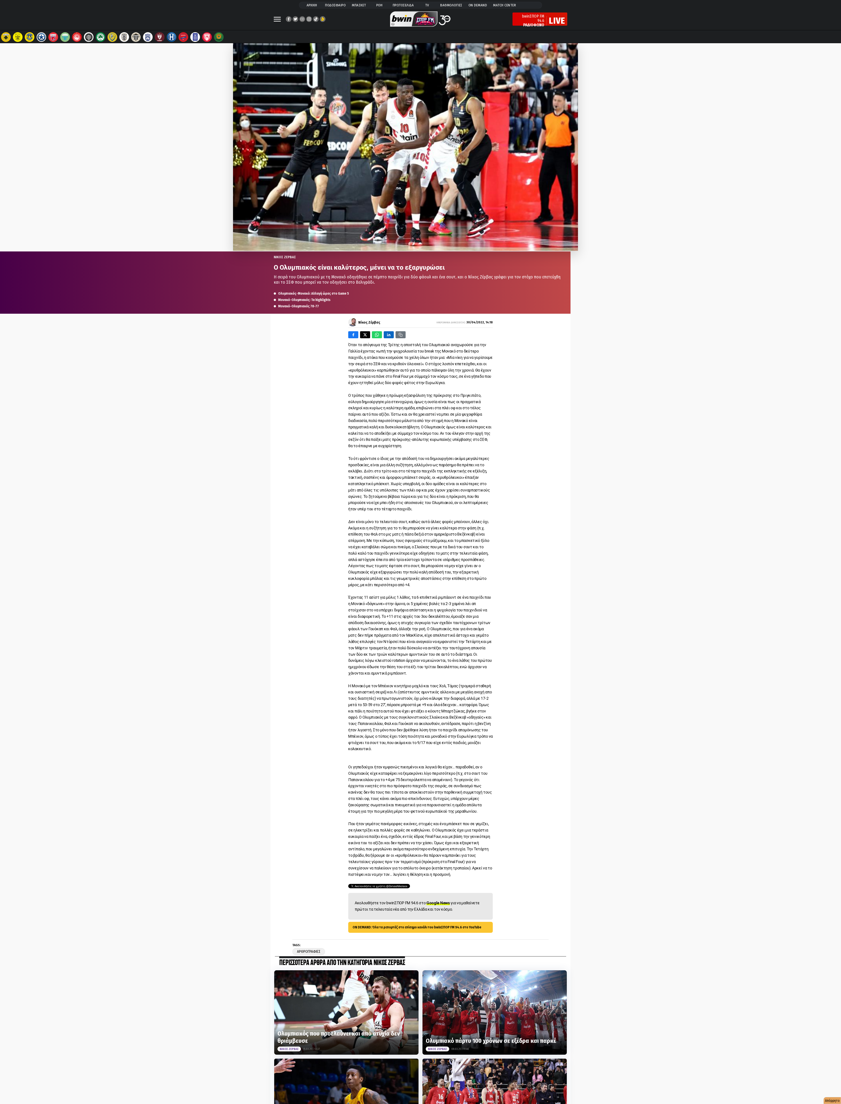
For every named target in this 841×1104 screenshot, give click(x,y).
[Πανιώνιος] (183, 37)
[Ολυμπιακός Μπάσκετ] (207, 37)
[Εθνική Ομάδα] (195, 37)
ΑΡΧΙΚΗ (312, 5)
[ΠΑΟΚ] (124, 37)
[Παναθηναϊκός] (100, 37)
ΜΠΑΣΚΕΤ (359, 5)
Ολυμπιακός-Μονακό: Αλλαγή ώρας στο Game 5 (313, 293)
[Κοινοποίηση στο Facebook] (353, 334)
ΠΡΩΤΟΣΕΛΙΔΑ (403, 5)
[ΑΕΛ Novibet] (159, 37)
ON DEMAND (477, 5)
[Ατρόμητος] (41, 37)
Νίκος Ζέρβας (369, 322)
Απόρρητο (832, 1101)
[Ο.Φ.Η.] (89, 37)
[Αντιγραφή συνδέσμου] (401, 334)
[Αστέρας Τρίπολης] (29, 37)
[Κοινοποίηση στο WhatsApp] (377, 334)
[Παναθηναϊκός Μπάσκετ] (219, 37)
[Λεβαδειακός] (65, 37)
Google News (438, 903)
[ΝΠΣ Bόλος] (53, 37)
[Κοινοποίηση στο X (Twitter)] (365, 334)
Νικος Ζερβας (285, 257)
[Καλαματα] (136, 37)
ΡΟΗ (379, 5)
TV (427, 5)
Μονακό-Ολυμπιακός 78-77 (298, 306)
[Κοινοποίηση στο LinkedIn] (389, 334)
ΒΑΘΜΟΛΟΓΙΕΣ (451, 5)
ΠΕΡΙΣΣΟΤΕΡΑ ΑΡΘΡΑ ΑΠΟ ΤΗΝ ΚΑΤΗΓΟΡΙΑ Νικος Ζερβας (342, 963)
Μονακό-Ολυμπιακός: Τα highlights (304, 300)
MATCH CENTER (504, 5)
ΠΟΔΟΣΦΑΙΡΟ (335, 5)
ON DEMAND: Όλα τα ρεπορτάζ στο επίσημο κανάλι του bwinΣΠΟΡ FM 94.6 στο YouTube (417, 927)
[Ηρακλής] (171, 37)
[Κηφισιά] (148, 37)
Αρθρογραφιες (308, 951)
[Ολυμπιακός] (77, 37)
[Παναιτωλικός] (112, 37)
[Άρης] (18, 37)
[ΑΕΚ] (6, 37)
